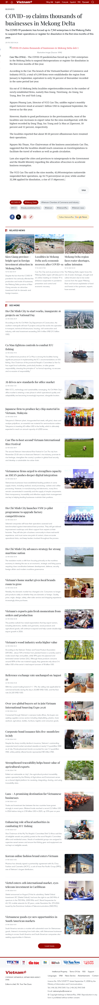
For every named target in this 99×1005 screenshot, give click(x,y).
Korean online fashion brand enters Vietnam (31, 856)
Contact (95, 975)
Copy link (31, 217)
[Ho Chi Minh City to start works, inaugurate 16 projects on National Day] (79, 319)
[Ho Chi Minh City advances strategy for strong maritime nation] (79, 556)
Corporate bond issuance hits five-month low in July (32, 733)
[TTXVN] (12, 962)
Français (65, 2)
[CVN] (89, 962)
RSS (83, 971)
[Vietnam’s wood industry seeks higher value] (79, 650)
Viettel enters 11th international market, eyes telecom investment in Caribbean (31, 885)
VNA (61, 975)
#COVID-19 (15, 202)
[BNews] (45, 962)
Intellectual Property (59, 971)
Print (24, 217)
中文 (79, 2)
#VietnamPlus (62, 208)
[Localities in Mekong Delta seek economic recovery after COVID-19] (49, 244)
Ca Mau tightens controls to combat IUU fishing (29, 347)
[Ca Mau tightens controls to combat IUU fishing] (79, 353)
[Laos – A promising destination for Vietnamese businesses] (79, 801)
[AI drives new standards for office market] (79, 389)
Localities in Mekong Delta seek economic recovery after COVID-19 (49, 260)
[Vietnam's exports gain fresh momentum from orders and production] (79, 619)
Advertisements (84, 975)
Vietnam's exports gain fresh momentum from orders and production (33, 613)
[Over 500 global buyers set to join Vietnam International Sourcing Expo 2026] (79, 711)
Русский (85, 2)
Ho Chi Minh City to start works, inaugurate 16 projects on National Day (33, 313)
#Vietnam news (78, 208)
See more (14, 305)
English (57, 2)
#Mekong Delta (31, 202)
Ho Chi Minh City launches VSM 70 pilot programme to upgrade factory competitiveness (29, 512)
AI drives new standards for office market (30, 382)
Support (91, 971)
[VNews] (23, 962)
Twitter (18, 217)
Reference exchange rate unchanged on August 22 (33, 677)
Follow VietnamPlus (66, 217)
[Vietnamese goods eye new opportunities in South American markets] (79, 924)
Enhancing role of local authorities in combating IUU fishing (27, 824)
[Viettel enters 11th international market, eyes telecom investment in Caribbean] (79, 890)
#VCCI (14, 208)
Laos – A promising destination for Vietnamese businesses (33, 796)
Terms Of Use (75, 971)
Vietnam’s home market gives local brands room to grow (30, 582)
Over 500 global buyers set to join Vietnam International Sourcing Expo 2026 (30, 705)
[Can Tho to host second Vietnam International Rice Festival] (79, 447)
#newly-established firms (30, 208)
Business (9, 9)
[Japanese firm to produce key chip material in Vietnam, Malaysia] (79, 416)
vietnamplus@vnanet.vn (62, 991)
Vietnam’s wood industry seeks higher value (31, 642)
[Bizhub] (55, 962)
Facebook (12, 217)
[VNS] (72, 962)
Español (73, 2)
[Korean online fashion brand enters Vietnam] (79, 863)
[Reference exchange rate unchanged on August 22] (79, 683)
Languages (52, 975)
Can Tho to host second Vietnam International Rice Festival (32, 442)
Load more (49, 945)
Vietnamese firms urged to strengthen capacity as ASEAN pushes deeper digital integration (33, 473)
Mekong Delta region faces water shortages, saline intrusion (77, 260)
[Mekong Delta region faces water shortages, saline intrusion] (79, 244)
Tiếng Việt (49, 2)
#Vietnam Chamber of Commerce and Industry (60, 202)
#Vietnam (48, 208)
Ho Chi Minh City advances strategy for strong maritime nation (33, 551)
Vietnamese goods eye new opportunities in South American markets (31, 919)
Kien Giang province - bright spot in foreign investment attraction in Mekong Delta (19, 262)
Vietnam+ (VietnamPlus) (25, 2)
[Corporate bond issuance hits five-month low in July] (79, 739)
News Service (70, 975)
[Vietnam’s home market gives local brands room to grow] (79, 588)
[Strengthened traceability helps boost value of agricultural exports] (79, 770)
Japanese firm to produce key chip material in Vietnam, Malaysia (32, 411)
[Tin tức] (34, 962)
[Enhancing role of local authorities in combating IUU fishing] (79, 829)
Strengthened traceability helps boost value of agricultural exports (32, 764)
